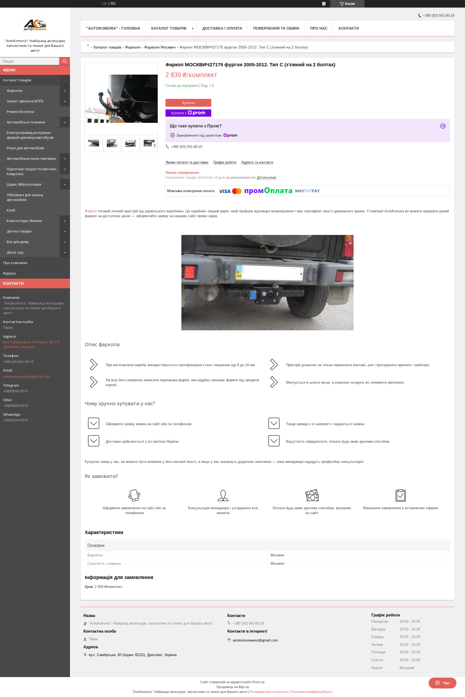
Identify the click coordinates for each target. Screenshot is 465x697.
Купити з (178, 112)
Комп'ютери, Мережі (24, 220)
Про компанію (15, 262)
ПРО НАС (318, 28)
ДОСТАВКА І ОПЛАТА (222, 28)
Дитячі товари (19, 231)
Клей (11, 210)
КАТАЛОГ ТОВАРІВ (168, 28)
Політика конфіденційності (312, 692)
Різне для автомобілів (25, 147)
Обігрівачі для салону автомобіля (25, 197)
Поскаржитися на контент (269, 692)
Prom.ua (258, 682)
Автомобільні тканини (26, 122)
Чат (446, 683)
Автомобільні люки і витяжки (31, 158)
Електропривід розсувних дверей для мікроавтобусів (30, 135)
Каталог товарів (17, 80)
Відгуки (9, 273)
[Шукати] (64, 61)
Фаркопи (14, 90)
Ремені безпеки (20, 111)
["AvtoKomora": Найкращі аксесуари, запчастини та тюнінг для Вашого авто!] (35, 25)
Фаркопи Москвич (159, 47)
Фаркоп (91, 211)
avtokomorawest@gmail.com (26, 376)
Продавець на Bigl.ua (232, 687)
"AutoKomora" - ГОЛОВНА (113, 28)
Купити (188, 102)
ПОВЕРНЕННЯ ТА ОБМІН (276, 28)
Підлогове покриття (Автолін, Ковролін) (32, 171)
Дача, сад (15, 252)
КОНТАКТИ (349, 28)
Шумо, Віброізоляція (24, 184)
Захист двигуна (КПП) (25, 101)
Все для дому (18, 241)
